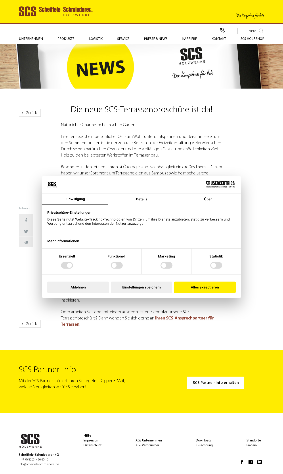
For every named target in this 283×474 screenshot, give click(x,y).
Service (123, 39)
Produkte (65, 39)
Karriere (189, 39)
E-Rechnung (204, 445)
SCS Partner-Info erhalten (216, 383)
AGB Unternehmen (149, 440)
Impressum (91, 440)
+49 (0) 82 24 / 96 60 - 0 (33, 459)
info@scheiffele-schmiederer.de (39, 464)
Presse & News (156, 39)
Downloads (204, 440)
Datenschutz (93, 445)
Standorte (254, 440)
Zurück (31, 113)
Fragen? (252, 445)
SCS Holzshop (252, 39)
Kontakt (219, 39)
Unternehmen (31, 39)
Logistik (96, 39)
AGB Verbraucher (147, 445)
